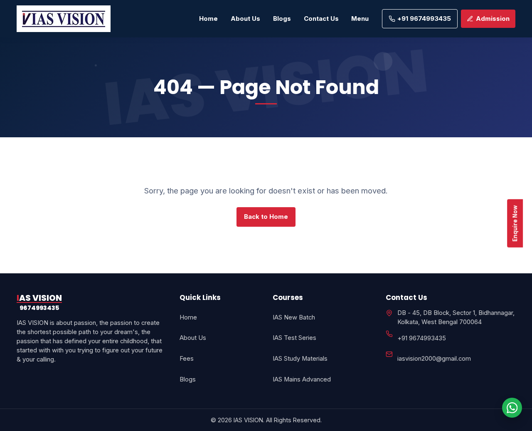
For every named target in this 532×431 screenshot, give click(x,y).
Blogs (282, 18)
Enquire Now (515, 223)
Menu (360, 18)
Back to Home (266, 216)
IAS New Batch (294, 317)
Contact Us (321, 18)
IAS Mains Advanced (302, 379)
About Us (245, 18)
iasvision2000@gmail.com (434, 358)
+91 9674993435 (421, 338)
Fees (187, 358)
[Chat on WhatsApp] (512, 408)
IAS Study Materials (300, 358)
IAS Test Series (294, 338)
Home (208, 18)
